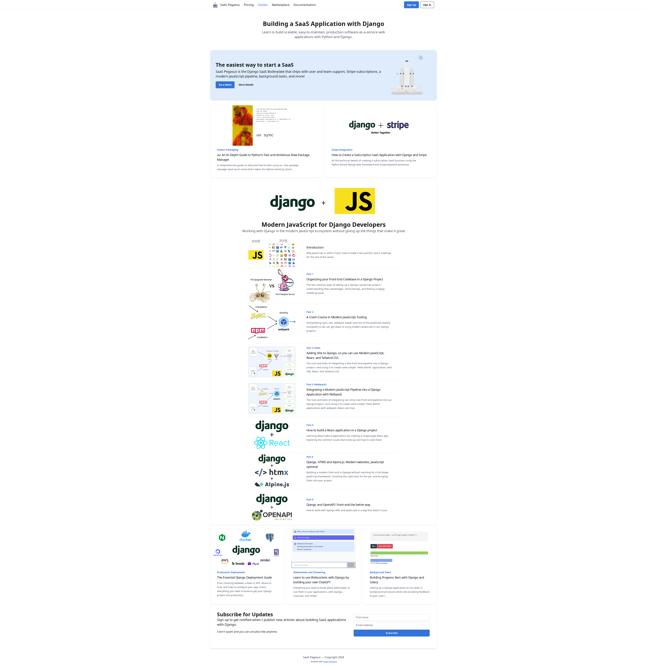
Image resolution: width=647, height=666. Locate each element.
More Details (246, 84)
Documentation (305, 5)
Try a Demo (225, 84)
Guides (263, 5)
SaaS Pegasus (330, 661)
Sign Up (411, 4)
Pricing (249, 5)
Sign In (427, 4)
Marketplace (280, 5)
